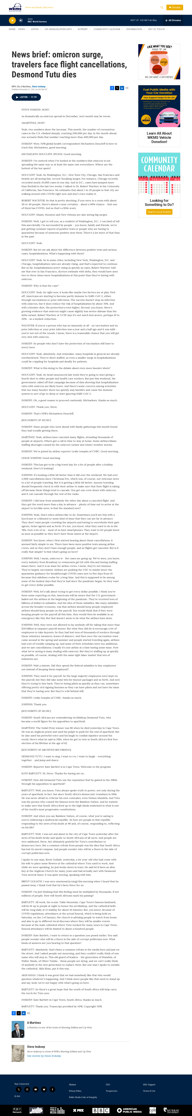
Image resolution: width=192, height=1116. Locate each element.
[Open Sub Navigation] (27, 29)
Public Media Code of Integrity (83, 1097)
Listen (35, 29)
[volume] (20, 20)
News (21, 29)
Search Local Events (159, 211)
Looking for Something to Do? (159, 202)
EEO (108, 1085)
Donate (176, 7)
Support (83, 29)
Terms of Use (149, 1091)
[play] (12, 20)
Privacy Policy (75, 1091)
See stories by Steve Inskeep (44, 1056)
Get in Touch (156, 29)
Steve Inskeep (38, 86)
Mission (72, 1085)
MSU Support (149, 1085)
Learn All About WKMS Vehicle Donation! (159, 137)
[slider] (25, 20)
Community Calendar (107, 29)
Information (134, 29)
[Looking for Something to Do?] (159, 173)
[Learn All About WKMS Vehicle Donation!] (159, 106)
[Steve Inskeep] (18, 1053)
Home (12, 29)
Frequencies (111, 1091)
